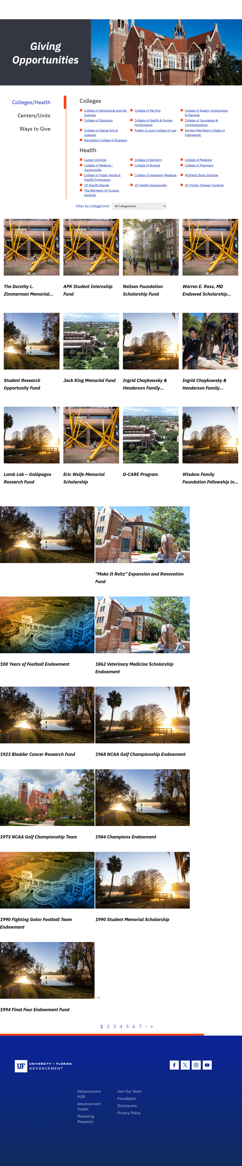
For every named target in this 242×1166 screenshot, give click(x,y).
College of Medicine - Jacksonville (98, 167)
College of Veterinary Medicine (156, 175)
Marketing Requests (85, 1119)
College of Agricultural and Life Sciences (105, 113)
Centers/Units (34, 115)
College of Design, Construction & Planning (206, 113)
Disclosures (127, 1105)
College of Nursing (147, 165)
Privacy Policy (129, 1112)
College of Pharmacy (199, 165)
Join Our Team (129, 1091)
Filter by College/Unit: (93, 206)
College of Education (98, 120)
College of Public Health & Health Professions (102, 177)
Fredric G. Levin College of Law (155, 130)
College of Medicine (198, 160)
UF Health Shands (96, 185)
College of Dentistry (148, 160)
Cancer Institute (95, 160)
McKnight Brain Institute (201, 175)
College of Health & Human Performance (154, 123)
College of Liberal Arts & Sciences (101, 133)
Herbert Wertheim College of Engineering (205, 133)
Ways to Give (35, 128)
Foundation (126, 1098)
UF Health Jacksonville (151, 185)
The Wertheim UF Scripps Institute (101, 193)
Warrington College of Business (105, 140)
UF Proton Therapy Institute (204, 185)
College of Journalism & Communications (201, 123)
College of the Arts (148, 110)
